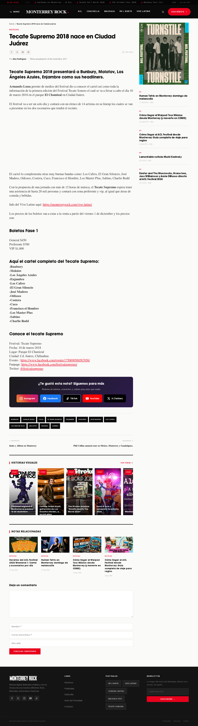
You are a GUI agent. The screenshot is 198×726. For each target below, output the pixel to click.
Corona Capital (116, 691)
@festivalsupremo (31, 368)
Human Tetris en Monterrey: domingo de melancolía (54, 563)
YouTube (94, 398)
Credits (186, 721)
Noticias (14, 29)
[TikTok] (36, 698)
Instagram (29, 398)
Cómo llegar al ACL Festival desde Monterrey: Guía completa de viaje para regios (118, 566)
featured (82, 419)
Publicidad (69, 688)
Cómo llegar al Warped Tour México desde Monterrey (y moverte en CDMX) (162, 117)
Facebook (52, 398)
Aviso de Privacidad (73, 700)
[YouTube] (30, 698)
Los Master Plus (18, 426)
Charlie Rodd (28, 419)
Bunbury (15, 419)
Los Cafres (110, 419)
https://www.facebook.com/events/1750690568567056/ (55, 360)
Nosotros (69, 682)
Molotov (33, 426)
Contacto (69, 706)
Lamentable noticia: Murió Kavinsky (160, 157)
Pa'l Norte (113, 683)
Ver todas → (127, 463)
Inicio (11, 24)
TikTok (73, 398)
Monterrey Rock (47, 12)
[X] (18, 698)
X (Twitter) (117, 398)
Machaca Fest (115, 698)
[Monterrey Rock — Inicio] (33, 678)
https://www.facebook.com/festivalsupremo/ (49, 364)
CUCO (41, 419)
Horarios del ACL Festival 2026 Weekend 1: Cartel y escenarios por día (23, 563)
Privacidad (166, 721)
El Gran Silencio (55, 419)
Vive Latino (131, 683)
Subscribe (69, 694)
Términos (177, 721)
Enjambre (70, 419)
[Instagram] (24, 698)
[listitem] (22, 491)
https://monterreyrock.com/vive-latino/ (67, 204)
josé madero (96, 419)
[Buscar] (163, 12)
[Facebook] (12, 698)
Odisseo (44, 426)
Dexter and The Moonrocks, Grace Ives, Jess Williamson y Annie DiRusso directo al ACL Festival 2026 (163, 176)
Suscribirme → (167, 699)
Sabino (55, 426)
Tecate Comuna (116, 706)
